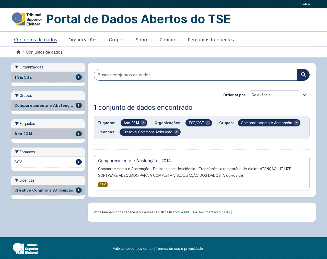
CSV (103, 184)
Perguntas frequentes (211, 40)
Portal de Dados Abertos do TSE (138, 19)
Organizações (83, 40)
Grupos (117, 40)
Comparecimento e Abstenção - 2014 (134, 160)
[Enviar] (303, 74)
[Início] (18, 52)
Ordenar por (234, 95)
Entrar (305, 4)
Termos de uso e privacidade (179, 248)
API (186, 212)
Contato (168, 40)
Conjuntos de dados (35, 40)
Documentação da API (214, 212)
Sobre (142, 40)
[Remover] (143, 122)
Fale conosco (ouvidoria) (133, 248)
